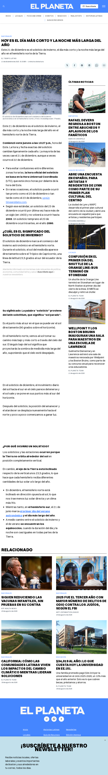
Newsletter (71, 729)
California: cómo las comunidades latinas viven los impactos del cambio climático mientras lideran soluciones (26, 668)
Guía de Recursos (55, 20)
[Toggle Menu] (103, 6)
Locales (19, 16)
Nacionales (6, 36)
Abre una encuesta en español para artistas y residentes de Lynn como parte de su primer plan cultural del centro (85, 187)
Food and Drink (34, 16)
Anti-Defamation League (67, 612)
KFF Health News (9, 608)
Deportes (73, 116)
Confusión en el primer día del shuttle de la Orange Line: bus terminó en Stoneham (83, 266)
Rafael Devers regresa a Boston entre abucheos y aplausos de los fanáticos (84, 127)
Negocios (62, 16)
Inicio (8, 16)
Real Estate (76, 16)
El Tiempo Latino (9, 58)
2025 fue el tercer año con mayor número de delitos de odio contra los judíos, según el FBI (81, 602)
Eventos (49, 16)
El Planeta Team (76, 296)
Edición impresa (73, 735)
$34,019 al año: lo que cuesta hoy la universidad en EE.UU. (79, 664)
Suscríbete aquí (45, 271)
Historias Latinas (94, 16)
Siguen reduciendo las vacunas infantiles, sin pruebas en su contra (22, 601)
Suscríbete (91, 6)
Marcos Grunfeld (76, 139)
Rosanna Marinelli (77, 221)
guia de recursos (76, 170)
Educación (61, 657)
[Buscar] (4, 6)
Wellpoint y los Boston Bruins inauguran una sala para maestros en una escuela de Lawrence (86, 337)
